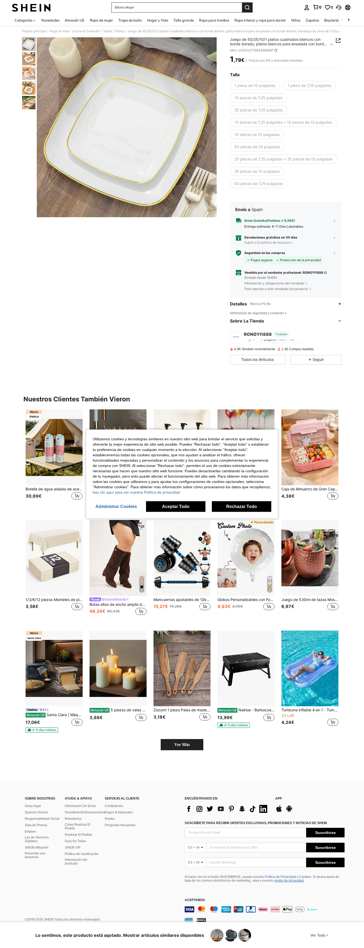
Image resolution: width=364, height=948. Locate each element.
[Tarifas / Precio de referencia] (246, 60)
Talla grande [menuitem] (183, 20)
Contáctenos (114, 806)
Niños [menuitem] (295, 20)
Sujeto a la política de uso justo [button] (267, 242)
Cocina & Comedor (86, 31)
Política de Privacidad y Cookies (288, 877)
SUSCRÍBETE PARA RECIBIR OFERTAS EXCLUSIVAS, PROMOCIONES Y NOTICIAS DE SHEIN (256, 823)
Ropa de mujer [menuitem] (101, 20)
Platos (119, 31)
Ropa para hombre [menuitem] (214, 20)
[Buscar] (247, 7)
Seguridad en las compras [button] (264, 253)
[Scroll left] (342, 20)
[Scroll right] (348, 20)
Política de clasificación (82, 854)
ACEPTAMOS (195, 900)
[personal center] (307, 7)
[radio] (255, 85)
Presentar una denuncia (35, 855)
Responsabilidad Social (42, 819)
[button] (338, 7)
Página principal (34, 31)
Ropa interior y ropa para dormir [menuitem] (260, 20)
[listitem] (54, 460)
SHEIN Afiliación (36, 847)
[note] (42, 730)
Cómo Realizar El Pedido (77, 826)
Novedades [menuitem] (50, 20)
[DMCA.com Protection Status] (201, 920)
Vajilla (107, 31)
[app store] (279, 811)
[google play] (289, 811)
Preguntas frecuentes (120, 825)
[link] (317, 7)
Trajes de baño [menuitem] (130, 20)
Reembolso (73, 819)
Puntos (110, 819)
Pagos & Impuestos (119, 812)
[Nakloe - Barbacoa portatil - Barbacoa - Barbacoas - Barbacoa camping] (245, 669)
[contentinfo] (265, 909)
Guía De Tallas (75, 841)
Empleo (30, 831)
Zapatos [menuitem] (312, 20)
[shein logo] (31, 7)
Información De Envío (80, 806)
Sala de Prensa (36, 825)
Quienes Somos (36, 812)
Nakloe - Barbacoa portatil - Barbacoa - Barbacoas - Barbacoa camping (246, 710)
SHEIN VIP (72, 847)
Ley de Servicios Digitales (37, 839)
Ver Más (182, 744)
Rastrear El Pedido (78, 835)
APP (278, 798)
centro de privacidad (289, 880)
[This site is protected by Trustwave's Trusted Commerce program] (189, 920)
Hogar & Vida (59, 31)
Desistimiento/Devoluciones (85, 812)
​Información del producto (76, 861)
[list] (227, 809)
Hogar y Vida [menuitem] (157, 20)
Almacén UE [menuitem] (74, 20)
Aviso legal (33, 806)
